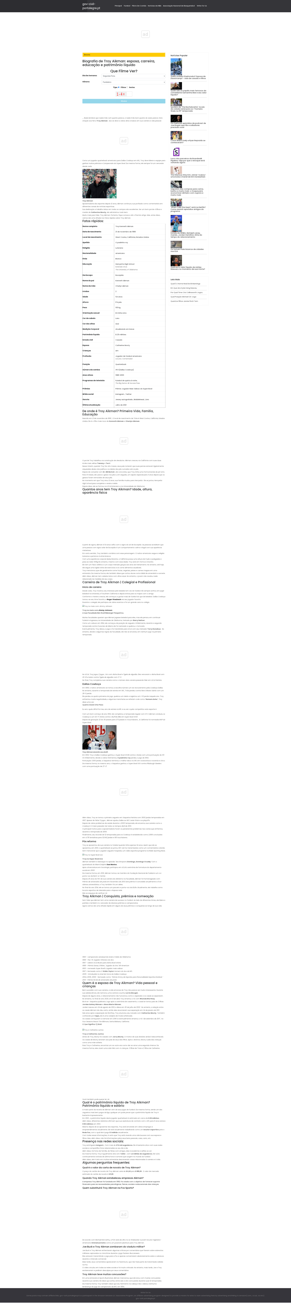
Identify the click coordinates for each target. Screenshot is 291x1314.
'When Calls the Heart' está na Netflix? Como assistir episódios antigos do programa (188, 209)
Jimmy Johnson (105, 610)
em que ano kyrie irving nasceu (184, 288)
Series (132, 87)
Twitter (128, 394)
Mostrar (124, 101)
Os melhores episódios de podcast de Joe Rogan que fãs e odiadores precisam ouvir (188, 125)
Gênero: (86, 81)
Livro (147, 399)
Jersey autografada (124, 399)
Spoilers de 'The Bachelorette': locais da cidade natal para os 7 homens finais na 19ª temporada (188, 109)
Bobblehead (139, 399)
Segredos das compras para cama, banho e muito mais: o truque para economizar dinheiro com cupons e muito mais (187, 192)
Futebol (127, 6)
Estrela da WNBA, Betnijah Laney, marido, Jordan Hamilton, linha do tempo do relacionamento (186, 235)
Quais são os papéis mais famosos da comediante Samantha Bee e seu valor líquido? (189, 92)
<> (106, 893)
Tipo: (115, 87)
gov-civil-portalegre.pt (145, 1298)
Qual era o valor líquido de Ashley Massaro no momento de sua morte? (188, 268)
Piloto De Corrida (139, 6)
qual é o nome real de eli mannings (185, 283)
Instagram (119, 394)
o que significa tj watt (92, 1024)
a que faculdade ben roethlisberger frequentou (103, 613)
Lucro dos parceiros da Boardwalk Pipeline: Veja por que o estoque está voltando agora (188, 160)
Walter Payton (108, 971)
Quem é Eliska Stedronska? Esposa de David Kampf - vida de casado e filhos (188, 77)
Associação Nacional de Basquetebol (179, 6)
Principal (118, 6)
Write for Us (202, 6)
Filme (123, 87)
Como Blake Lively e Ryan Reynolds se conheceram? (188, 141)
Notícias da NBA (154, 6)
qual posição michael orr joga (183, 297)
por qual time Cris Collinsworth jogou (187, 292)
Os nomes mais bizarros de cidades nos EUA (187, 250)
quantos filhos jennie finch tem (184, 301)
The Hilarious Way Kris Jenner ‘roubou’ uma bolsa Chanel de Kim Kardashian (188, 176)
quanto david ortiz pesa (92, 705)
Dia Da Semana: (89, 75)
